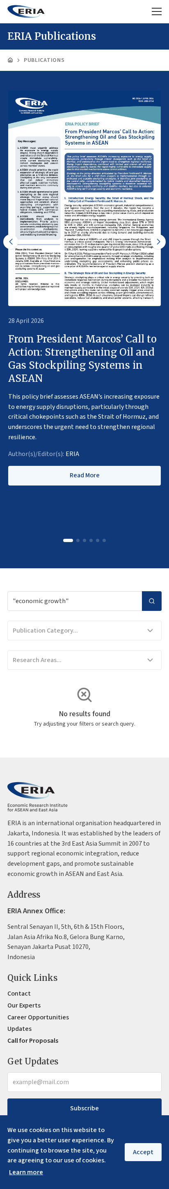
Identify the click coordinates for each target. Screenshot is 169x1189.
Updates (19, 1028)
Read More (85, 475)
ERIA (72, 453)
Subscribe (84, 1108)
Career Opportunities (38, 1017)
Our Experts (24, 1005)
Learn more (26, 1172)
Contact (19, 993)
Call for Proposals (32, 1040)
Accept (143, 1152)
